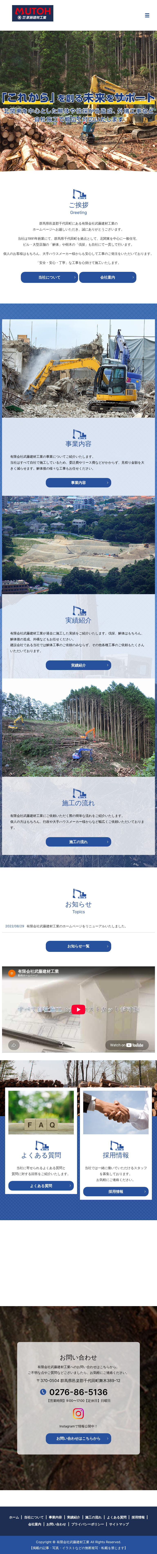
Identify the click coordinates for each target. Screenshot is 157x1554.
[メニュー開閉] (147, 15)
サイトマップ (119, 1524)
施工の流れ (78, 842)
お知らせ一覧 (78, 946)
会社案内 (107, 277)
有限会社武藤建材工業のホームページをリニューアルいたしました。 (77, 926)
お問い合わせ (56, 1524)
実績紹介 (78, 665)
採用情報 (116, 1191)
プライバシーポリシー (87, 1524)
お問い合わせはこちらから (78, 1438)
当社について (49, 277)
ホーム (14, 1517)
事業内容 (78, 482)
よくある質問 (41, 1186)
